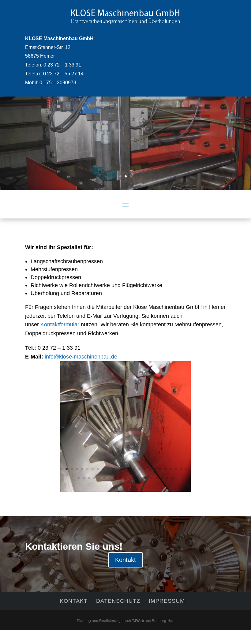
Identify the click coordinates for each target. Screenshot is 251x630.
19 (155, 469)
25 (186, 469)
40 (151, 478)
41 (156, 478)
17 (145, 469)
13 (124, 469)
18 (150, 469)
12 (119, 469)
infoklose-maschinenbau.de (81, 357)
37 (136, 478)
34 (120, 478)
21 (165, 469)
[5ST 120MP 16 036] (125, 490)
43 (167, 478)
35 (125, 478)
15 (134, 469)
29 (94, 478)
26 (78, 478)
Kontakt (125, 559)
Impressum (167, 601)
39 (146, 478)
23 (176, 469)
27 (84, 478)
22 (171, 469)
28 (89, 478)
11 (113, 469)
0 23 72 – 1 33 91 (62, 64)
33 (115, 478)
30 (99, 478)
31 (104, 478)
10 (108, 469)
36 (130, 478)
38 (141, 478)
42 (162, 478)
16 (139, 469)
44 (172, 478)
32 (110, 478)
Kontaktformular (59, 324)
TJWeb (138, 621)
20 (160, 469)
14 (129, 469)
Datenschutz (118, 601)
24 (181, 469)
